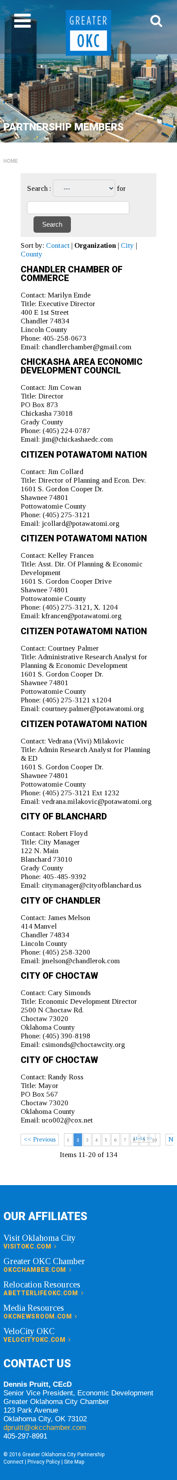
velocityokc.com (35, 1339)
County (32, 254)
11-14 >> (143, 1138)
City (127, 245)
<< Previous (40, 1139)
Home (10, 161)
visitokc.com (28, 1246)
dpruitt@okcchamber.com (44, 1427)
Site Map (74, 1462)
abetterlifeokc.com (41, 1293)
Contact (58, 245)
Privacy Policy (43, 1462)
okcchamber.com (35, 1269)
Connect (13, 1462)
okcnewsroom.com (38, 1316)
